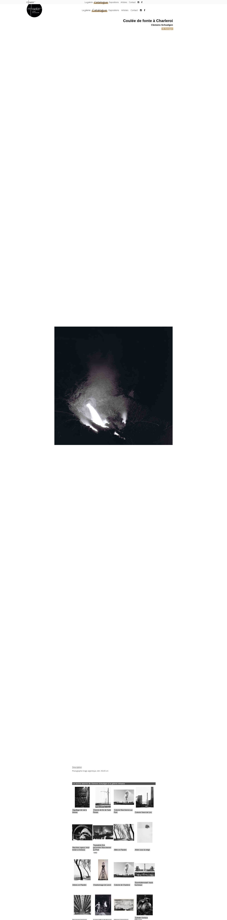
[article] (82, 801)
